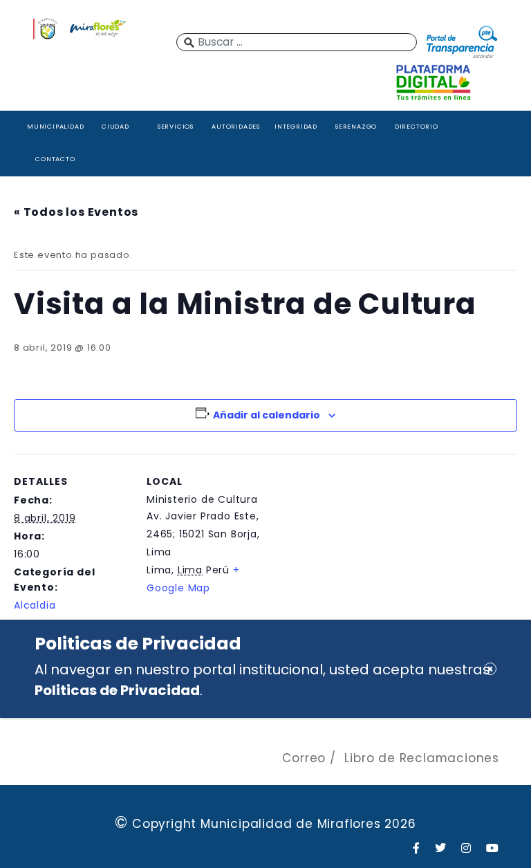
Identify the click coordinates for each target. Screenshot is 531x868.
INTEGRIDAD (295, 126)
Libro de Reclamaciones (421, 758)
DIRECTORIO (416, 126)
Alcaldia (34, 605)
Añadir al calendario (266, 415)
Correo (304, 758)
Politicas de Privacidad (117, 690)
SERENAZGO (356, 126)
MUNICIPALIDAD (55, 126)
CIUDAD (115, 126)
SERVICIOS (176, 126)
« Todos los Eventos (76, 212)
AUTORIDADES (236, 126)
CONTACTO (55, 158)
